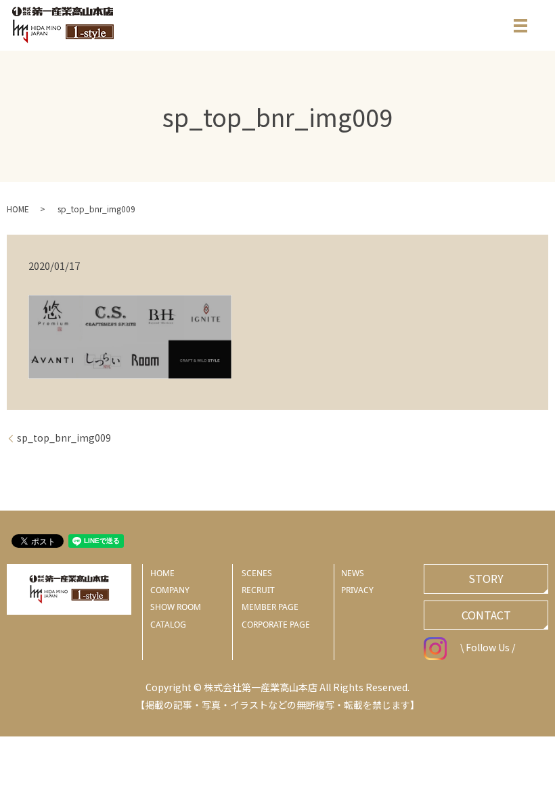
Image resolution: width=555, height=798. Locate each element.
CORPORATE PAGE (276, 624)
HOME (18, 208)
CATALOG (168, 624)
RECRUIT (258, 590)
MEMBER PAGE (270, 607)
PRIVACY (357, 590)
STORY (486, 578)
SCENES (257, 573)
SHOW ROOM (175, 607)
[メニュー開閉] (520, 25)
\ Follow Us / (487, 647)
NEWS (352, 573)
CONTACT (486, 615)
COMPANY (170, 590)
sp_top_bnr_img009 (64, 437)
